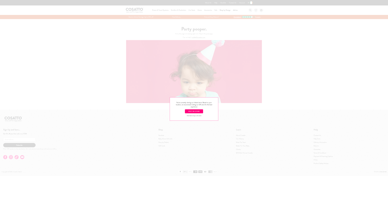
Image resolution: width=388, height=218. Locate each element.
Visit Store (194, 111)
